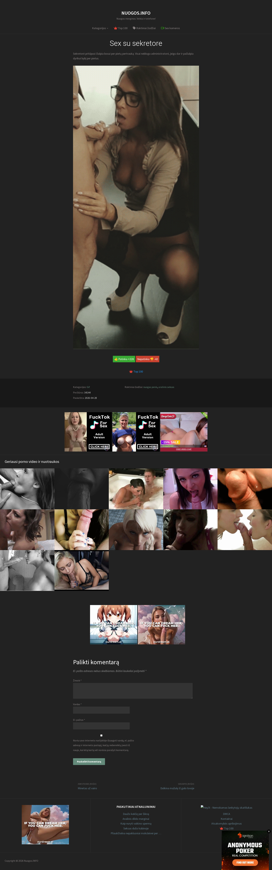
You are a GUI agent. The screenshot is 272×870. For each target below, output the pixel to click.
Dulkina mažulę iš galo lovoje (177, 788)
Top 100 (122, 28)
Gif (88, 387)
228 (132, 359)
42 (156, 359)
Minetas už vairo (87, 788)
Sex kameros (172, 28)
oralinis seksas (166, 387)
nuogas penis (150, 387)
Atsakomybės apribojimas (226, 823)
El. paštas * (79, 719)
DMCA (226, 814)
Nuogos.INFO (136, 13)
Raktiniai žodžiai (146, 28)
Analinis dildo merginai (136, 819)
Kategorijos (99, 28)
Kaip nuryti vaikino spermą (135, 823)
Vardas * (77, 704)
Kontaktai (226, 819)
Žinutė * (77, 680)
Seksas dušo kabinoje (136, 828)
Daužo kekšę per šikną (136, 814)
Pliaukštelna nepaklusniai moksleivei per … (136, 833)
